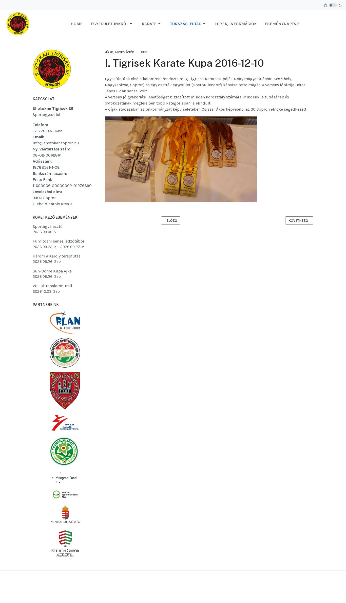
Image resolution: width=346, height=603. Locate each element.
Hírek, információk (119, 52)
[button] (112, 24)
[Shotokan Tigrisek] (18, 23)
